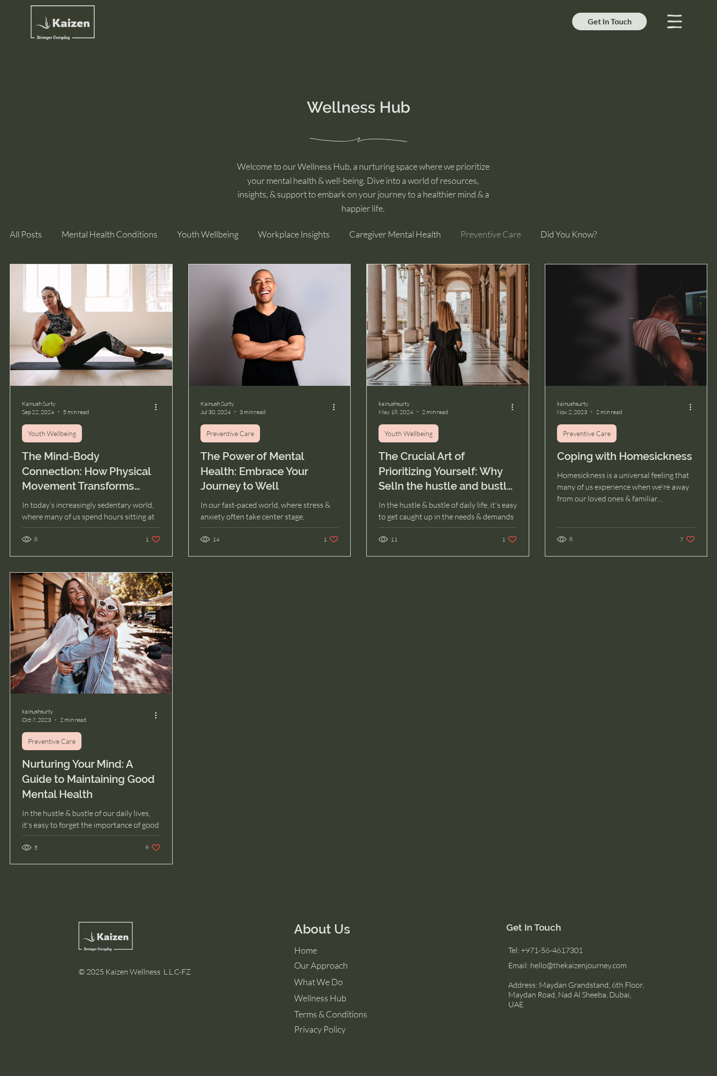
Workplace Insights (294, 234)
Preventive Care (490, 234)
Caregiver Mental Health (395, 234)
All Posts (26, 234)
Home (305, 950)
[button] (674, 21)
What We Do (318, 981)
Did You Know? (568, 234)
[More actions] (159, 407)
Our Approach (321, 965)
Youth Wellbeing (208, 234)
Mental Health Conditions (109, 234)
